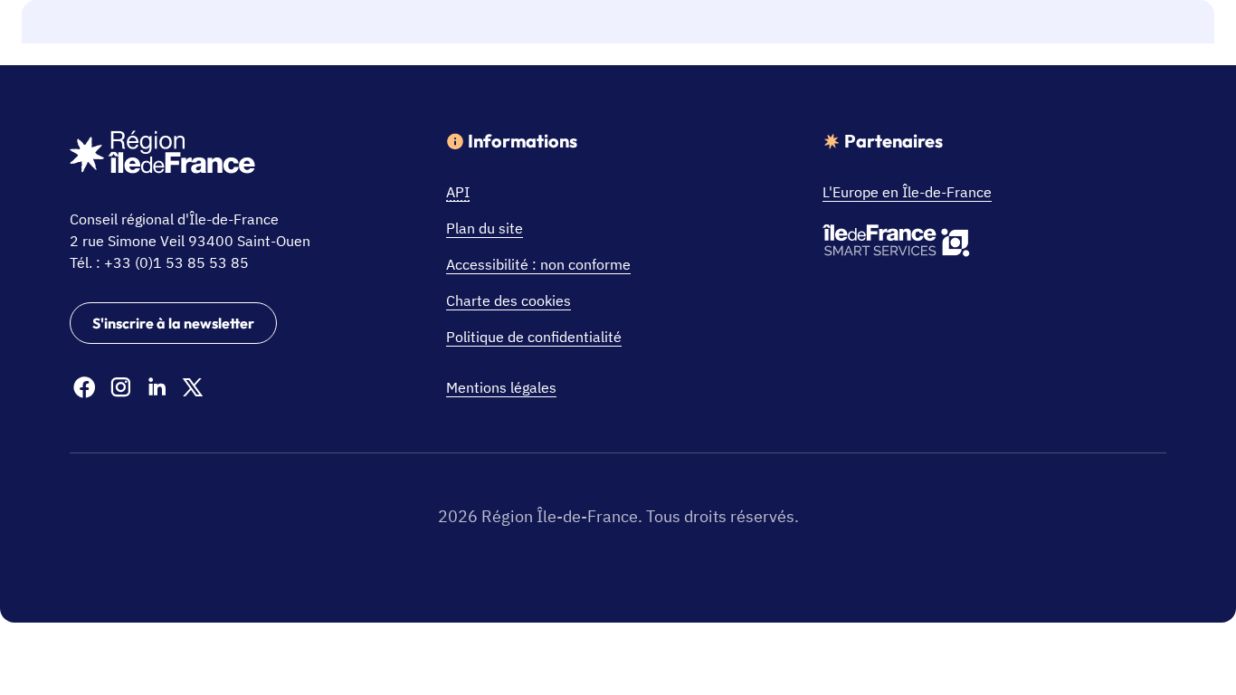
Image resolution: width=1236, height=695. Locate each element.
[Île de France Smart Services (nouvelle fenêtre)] (896, 243)
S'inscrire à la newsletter (173, 323)
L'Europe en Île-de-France (907, 192)
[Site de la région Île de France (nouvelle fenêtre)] (162, 154)
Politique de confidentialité (534, 337)
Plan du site (484, 228)
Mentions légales (501, 387)
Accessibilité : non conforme (538, 264)
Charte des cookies (508, 300)
